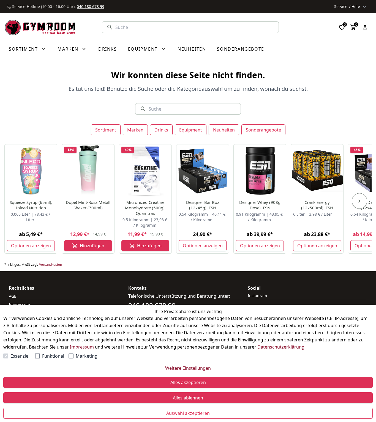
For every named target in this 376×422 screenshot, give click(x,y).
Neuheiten (224, 130)
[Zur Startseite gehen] (40, 27)
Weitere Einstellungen (188, 368)
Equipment (190, 130)
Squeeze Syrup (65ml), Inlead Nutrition (31, 204)
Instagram (257, 295)
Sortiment (105, 130)
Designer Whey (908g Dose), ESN (259, 204)
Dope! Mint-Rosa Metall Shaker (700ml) (88, 204)
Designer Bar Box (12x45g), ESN (202, 204)
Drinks (161, 130)
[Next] (359, 201)
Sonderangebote (263, 130)
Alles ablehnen (188, 398)
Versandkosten (50, 264)
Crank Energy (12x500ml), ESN (317, 204)
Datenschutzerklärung (280, 347)
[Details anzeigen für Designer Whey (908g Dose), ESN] (260, 170)
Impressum (82, 347)
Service (347, 6)
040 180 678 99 (90, 6)
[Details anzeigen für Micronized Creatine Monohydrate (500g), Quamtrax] (145, 170)
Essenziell (20, 356)
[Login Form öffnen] (364, 27)
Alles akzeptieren (188, 382)
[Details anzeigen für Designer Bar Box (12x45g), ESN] (202, 170)
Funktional (53, 356)
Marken (135, 130)
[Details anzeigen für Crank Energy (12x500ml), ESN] (317, 170)
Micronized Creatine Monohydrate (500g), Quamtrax (145, 207)
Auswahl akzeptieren (188, 413)
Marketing (86, 356)
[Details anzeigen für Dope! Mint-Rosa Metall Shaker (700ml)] (88, 170)
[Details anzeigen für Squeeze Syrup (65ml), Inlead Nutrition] (31, 170)
